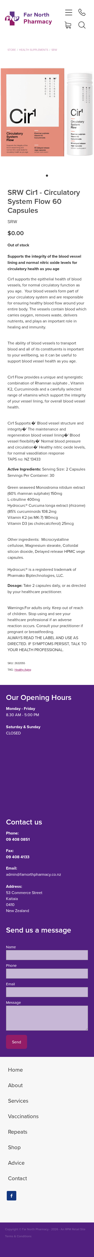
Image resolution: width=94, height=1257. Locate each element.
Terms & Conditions (18, 1236)
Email (10, 984)
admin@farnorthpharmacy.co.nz (33, 874)
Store (12, 50)
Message (13, 1002)
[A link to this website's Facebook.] (11, 1195)
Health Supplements (33, 50)
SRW (54, 50)
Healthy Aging (23, 669)
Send (16, 1042)
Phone (11, 965)
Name (11, 947)
